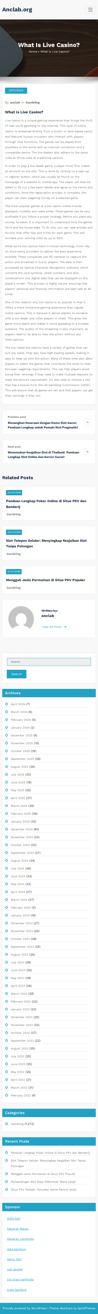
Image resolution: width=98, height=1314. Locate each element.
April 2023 (18, 986)
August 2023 (19, 954)
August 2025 (19, 766)
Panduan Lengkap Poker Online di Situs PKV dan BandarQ (50, 1152)
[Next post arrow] (87, 452)
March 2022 (19, 1087)
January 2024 (20, 915)
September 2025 (22, 759)
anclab (15, 102)
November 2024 (22, 837)
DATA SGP (13, 1218)
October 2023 (20, 939)
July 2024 (17, 868)
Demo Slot (14, 1259)
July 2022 (17, 1056)
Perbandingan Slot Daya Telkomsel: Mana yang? (43, 1181)
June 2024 (18, 876)
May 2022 (17, 1072)
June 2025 (18, 782)
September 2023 (22, 946)
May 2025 (17, 790)
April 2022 (18, 1079)
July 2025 (17, 774)
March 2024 (19, 899)
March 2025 (19, 806)
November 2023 (22, 931)
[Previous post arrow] (87, 422)
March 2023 (19, 993)
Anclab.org (17, 9)
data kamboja (16, 1249)
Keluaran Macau (18, 1228)
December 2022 (22, 1017)
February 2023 (21, 1001)
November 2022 (22, 1025)
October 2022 (20, 1033)
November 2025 (22, 743)
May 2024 (17, 884)
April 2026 (18, 704)
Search (17, 674)
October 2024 (20, 845)
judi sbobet (15, 1269)
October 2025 (20, 751)
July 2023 (17, 962)
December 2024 (22, 829)
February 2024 (21, 907)
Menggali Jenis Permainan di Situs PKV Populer (45, 580)
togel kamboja (16, 1290)
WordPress (38, 1308)
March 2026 (19, 712)
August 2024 (19, 860)
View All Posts (52, 627)
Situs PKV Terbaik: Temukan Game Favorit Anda (43, 1189)
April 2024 (18, 892)
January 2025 (20, 821)
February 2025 (21, 813)
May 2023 (17, 978)
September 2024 (22, 853)
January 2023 (20, 1009)
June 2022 (18, 1064)
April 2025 (18, 798)
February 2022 (21, 1095)
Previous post (17, 417)
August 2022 (19, 1048)
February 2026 (21, 720)
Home (33, 51)
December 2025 (22, 735)
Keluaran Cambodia (20, 1239)
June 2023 (18, 970)
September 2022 (22, 1040)
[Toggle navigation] (90, 10)
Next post (14, 446)
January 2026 (20, 727)
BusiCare (66, 1308)
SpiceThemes (86, 1308)
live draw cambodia (20, 1279)
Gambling (33, 102)
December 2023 (22, 923)
